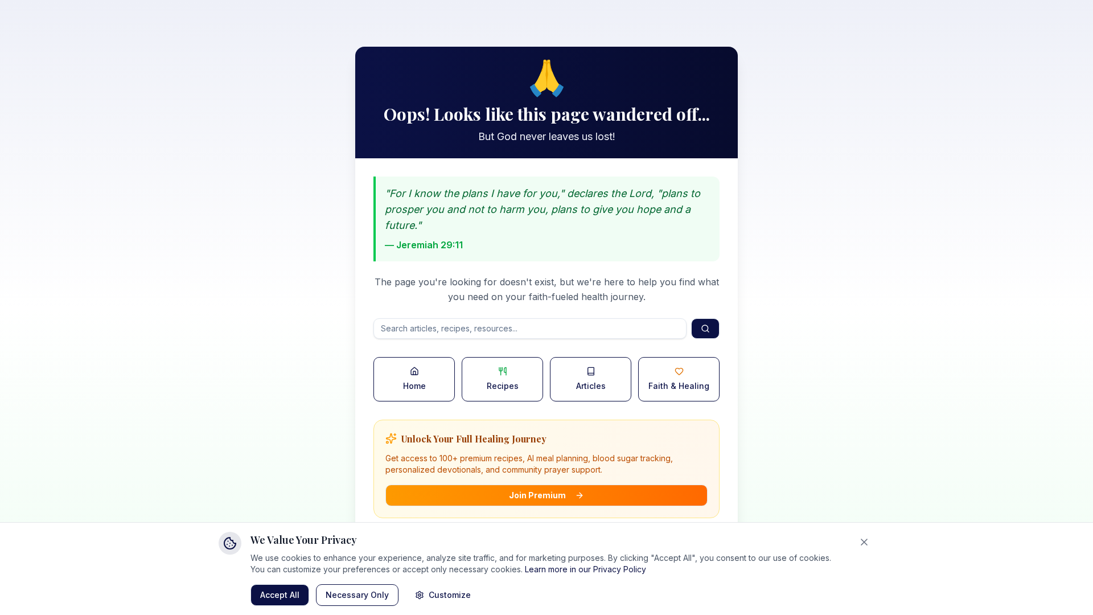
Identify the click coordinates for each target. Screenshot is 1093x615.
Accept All (279, 595)
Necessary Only (357, 595)
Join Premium (537, 495)
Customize (450, 595)
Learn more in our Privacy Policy (585, 569)
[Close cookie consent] (864, 542)
